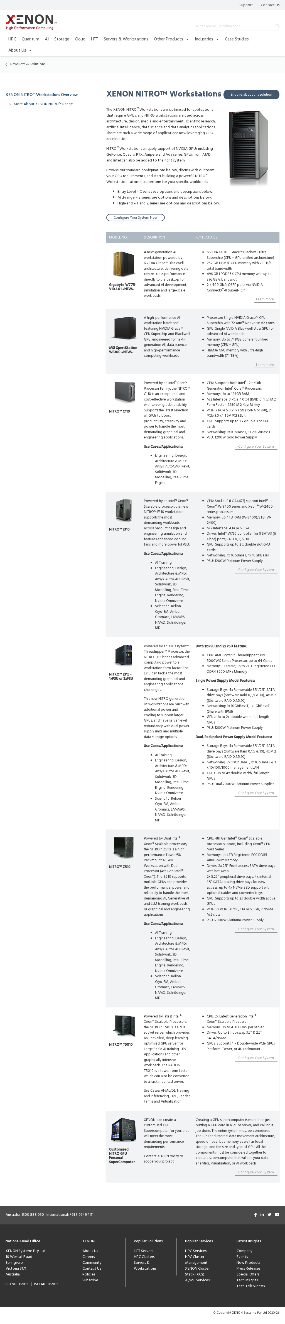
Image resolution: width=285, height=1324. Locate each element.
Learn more (265, 299)
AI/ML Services (197, 1280)
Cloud (80, 39)
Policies (88, 1274)
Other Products (168, 39)
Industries (204, 39)
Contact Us (270, 5)
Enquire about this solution (251, 95)
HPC (12, 39)
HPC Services (196, 1251)
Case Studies (237, 39)
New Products (248, 1263)
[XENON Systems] (31, 22)
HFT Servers (143, 1251)
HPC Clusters (144, 1257)
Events (242, 1257)
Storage (61, 39)
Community (92, 1263)
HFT (94, 39)
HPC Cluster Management (196, 1260)
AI (47, 39)
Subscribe (90, 1280)
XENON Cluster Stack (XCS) (197, 1271)
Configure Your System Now (136, 218)
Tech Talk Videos (251, 1286)
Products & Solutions (27, 64)
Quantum (30, 39)
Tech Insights (247, 1280)
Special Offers (248, 1274)
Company (244, 1251)
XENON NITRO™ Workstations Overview (42, 94)
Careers (88, 1257)
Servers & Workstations (126, 39)
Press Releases (248, 1268)
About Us (17, 50)
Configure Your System (256, 447)
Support (246, 5)
